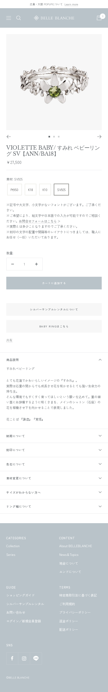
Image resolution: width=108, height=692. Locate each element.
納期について (15, 436)
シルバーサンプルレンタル (25, 604)
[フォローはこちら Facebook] (12, 658)
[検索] (18, 18)
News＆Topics (68, 554)
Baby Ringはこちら (54, 326)
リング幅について (18, 506)
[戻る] (8, 137)
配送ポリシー (68, 629)
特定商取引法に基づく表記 (78, 595)
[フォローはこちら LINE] (36, 658)
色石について (15, 464)
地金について (68, 563)
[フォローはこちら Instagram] (24, 658)
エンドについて (70, 571)
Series (10, 554)
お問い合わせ (15, 612)
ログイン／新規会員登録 (23, 621)
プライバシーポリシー (75, 612)
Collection (13, 545)
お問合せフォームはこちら (38, 221)
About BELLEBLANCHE (75, 545)
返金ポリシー (68, 621)
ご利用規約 (67, 604)
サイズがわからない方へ (23, 492)
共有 (9, 340)
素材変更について (18, 478)
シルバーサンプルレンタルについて (54, 309)
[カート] (99, 18)
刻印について (15, 450)
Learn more (71, 4)
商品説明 (12, 359)
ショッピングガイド (20, 595)
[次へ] (99, 137)
